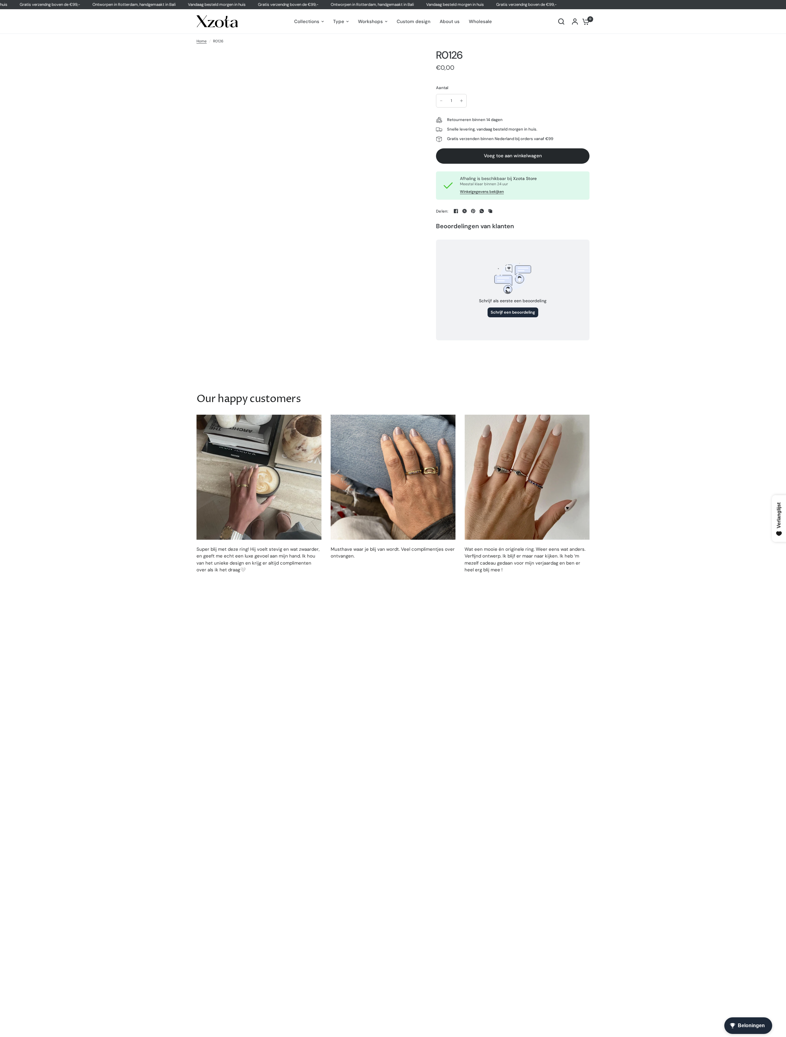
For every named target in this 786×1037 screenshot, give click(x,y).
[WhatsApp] (481, 211)
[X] (464, 211)
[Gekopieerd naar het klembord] (490, 211)
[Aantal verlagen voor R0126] (441, 100)
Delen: (442, 211)
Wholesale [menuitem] (480, 21)
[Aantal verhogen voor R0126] (461, 100)
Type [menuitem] (338, 21)
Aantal (442, 87)
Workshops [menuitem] (370, 21)
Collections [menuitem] (306, 21)
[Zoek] (561, 21)
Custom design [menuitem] (413, 21)
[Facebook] (456, 211)
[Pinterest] (473, 211)
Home (201, 41)
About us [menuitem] (450, 21)
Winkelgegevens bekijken (482, 192)
